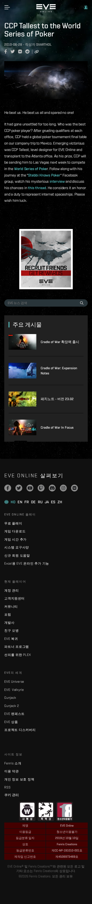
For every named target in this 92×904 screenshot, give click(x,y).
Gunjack (10, 697)
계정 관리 (11, 590)
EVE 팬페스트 (14, 714)
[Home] (46, 11)
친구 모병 (11, 630)
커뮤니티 (11, 606)
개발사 (9, 622)
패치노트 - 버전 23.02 (57, 399)
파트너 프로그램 (16, 646)
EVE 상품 (11, 722)
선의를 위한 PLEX (17, 655)
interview (57, 181)
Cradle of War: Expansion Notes (59, 370)
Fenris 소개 (12, 763)
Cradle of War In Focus (57, 427)
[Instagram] (63, 488)
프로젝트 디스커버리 (20, 730)
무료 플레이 (13, 523)
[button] (86, 7)
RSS (7, 787)
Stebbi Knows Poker (44, 175)
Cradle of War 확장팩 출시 (60, 342)
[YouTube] (30, 488)
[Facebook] (7, 488)
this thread (37, 187)
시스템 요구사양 (16, 547)
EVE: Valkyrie (14, 690)
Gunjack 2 (11, 706)
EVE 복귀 (11, 638)
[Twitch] (41, 488)
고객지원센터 (14, 598)
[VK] (74, 488)
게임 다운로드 (14, 531)
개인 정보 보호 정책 (19, 779)
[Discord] (52, 488)
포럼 (7, 614)
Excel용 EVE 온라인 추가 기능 (26, 563)
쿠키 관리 (11, 795)
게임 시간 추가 (15, 539)
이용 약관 (11, 771)
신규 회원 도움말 (17, 555)
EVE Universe (14, 681)
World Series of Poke (30, 168)
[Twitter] (18, 488)
